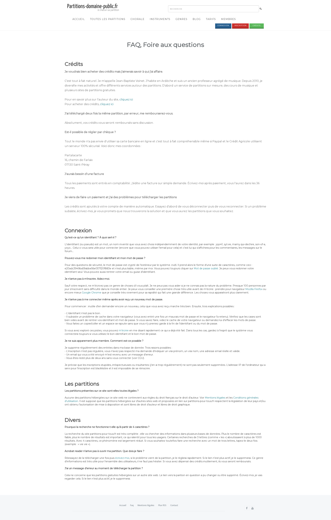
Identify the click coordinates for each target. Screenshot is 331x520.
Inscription (240, 25)
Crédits (257, 25)
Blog (197, 19)
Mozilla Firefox (253, 289)
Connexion (223, 25)
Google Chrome (91, 292)
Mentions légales (215, 397)
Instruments (160, 19)
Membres (228, 19)
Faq (132, 505)
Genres (181, 19)
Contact (174, 505)
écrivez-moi (122, 458)
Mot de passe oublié (206, 268)
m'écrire (124, 330)
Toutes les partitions (107, 19)
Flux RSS (162, 505)
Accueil (78, 19)
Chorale (137, 19)
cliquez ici (126, 99)
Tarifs (211, 19)
